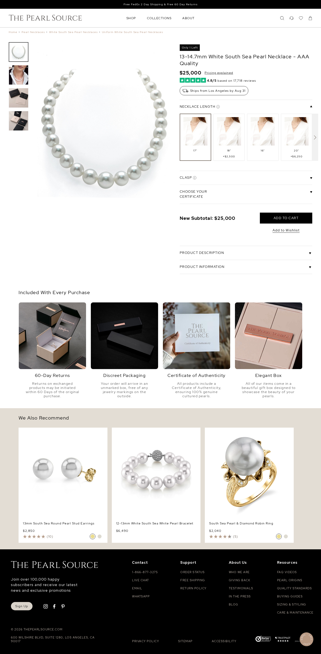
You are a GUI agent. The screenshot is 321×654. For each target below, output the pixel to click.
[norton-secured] (263, 639)
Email (137, 588)
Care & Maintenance (295, 612)
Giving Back (239, 580)
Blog (233, 604)
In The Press (240, 596)
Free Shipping (192, 580)
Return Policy (193, 588)
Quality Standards (294, 588)
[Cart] (310, 18)
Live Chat (140, 580)
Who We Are (239, 572)
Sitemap (185, 641)
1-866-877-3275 (145, 572)
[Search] (282, 18)
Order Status (192, 572)
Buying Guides (290, 596)
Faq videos (287, 572)
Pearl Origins (289, 580)
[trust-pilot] (282, 640)
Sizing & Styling (291, 604)
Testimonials (241, 588)
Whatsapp (141, 596)
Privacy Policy (145, 641)
